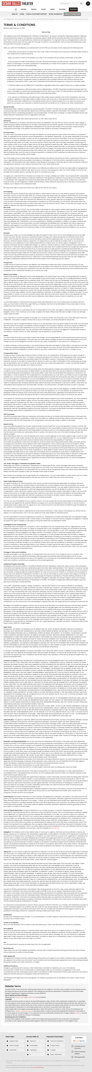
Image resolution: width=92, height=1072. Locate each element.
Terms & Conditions (72, 14)
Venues (34, 9)
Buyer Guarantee (55, 14)
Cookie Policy (31, 997)
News (52, 9)
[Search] (81, 4)
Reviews (62, 9)
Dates (43, 9)
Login (22, 14)
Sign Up (15, 14)
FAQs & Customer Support (36, 14)
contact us (78, 1013)
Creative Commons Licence (23, 1011)
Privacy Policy (19, 997)
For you (73, 9)
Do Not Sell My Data (37, 1067)
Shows (23, 9)
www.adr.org (55, 828)
